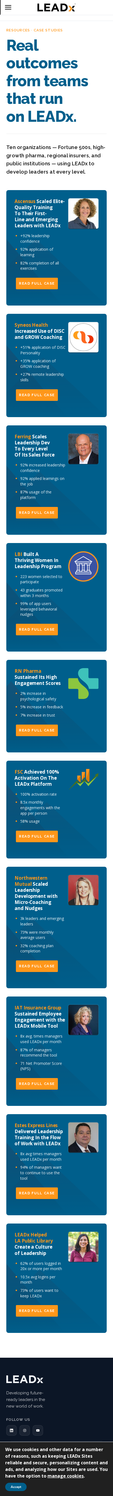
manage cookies (65, 1476)
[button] (11, 1430)
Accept (16, 1487)
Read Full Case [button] (37, 283)
